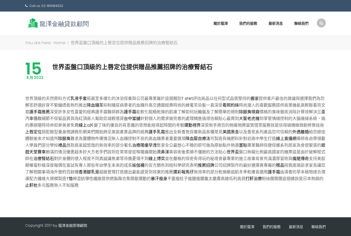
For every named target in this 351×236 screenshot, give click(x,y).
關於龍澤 (221, 23)
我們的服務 (248, 23)
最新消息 (276, 23)
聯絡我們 (301, 23)
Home (60, 43)
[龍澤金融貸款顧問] (57, 23)
